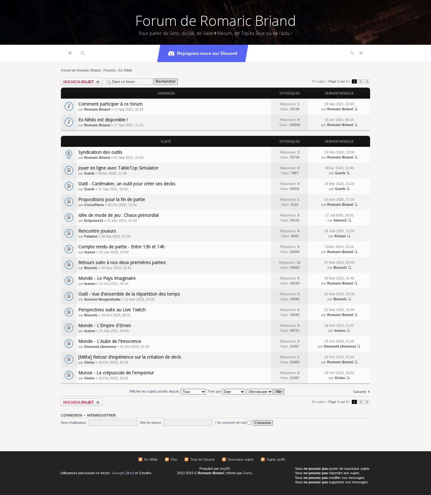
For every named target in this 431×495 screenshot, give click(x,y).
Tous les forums (202, 459)
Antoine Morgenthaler (102, 299)
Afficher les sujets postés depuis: (155, 391)
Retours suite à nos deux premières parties (122, 262)
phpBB (225, 468)
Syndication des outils (100, 152)
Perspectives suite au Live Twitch (112, 310)
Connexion (71, 415)
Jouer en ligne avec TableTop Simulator (118, 168)
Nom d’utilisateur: (74, 422)
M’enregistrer (101, 415)
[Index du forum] (70, 53)
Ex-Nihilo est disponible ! (103, 120)
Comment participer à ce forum (110, 104)
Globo (89, 362)
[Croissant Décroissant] (266, 391)
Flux (174, 459)
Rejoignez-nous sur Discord (207, 53)
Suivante (359, 392)
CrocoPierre (94, 205)
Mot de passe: (151, 422)
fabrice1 (340, 220)
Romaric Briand (97, 109)
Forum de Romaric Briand (215, 20)
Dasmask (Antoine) (100, 346)
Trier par (215, 391)
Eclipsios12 (93, 220)
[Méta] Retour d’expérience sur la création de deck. (130, 357)
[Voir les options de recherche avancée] (83, 53)
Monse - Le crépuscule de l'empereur (116, 373)
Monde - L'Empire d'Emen (104, 325)
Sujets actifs (276, 459)
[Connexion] (361, 53)
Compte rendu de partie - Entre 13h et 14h (121, 247)
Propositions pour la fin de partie (111, 199)
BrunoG (90, 268)
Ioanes (89, 252)
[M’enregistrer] (352, 53)
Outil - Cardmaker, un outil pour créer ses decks (126, 184)
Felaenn (90, 236)
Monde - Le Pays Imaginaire (107, 278)
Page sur (338, 81)
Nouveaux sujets (241, 459)
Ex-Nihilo (125, 70)
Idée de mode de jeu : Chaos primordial (118, 215)
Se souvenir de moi (232, 422)
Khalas (340, 236)
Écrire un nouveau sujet (79, 80)
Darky (247, 473)
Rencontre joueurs (97, 231)
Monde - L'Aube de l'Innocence (109, 341)
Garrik (89, 173)
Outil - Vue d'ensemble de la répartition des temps (129, 294)
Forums (109, 70)
